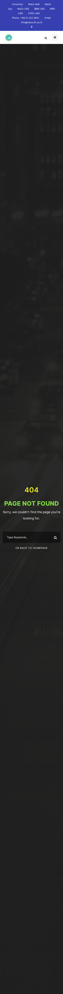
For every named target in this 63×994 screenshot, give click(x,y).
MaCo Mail (34, 4)
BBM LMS (39, 8)
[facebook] (31, 26)
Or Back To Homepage (31, 547)
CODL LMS (34, 13)
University (17, 4)
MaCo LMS (23, 8)
